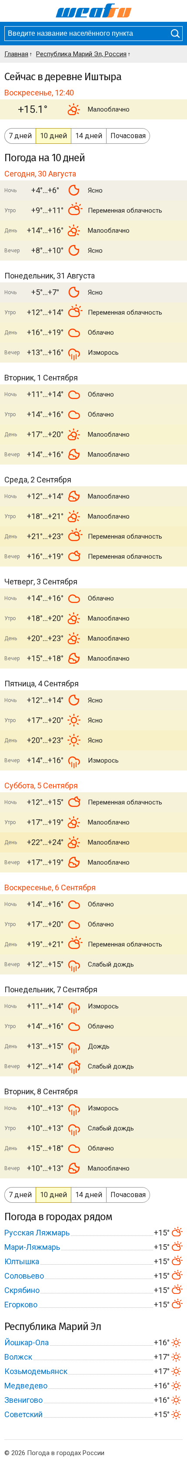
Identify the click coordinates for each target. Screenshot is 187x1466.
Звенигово (23, 1400)
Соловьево (24, 1275)
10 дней (53, 136)
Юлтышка (21, 1261)
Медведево (25, 1385)
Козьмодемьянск (35, 1371)
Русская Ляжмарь (37, 1232)
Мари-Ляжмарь (32, 1247)
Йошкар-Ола (26, 1342)
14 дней (88, 136)
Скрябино (22, 1290)
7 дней (20, 136)
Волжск (18, 1356)
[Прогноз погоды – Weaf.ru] (94, 11)
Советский (23, 1414)
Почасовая (128, 136)
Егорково (20, 1304)
